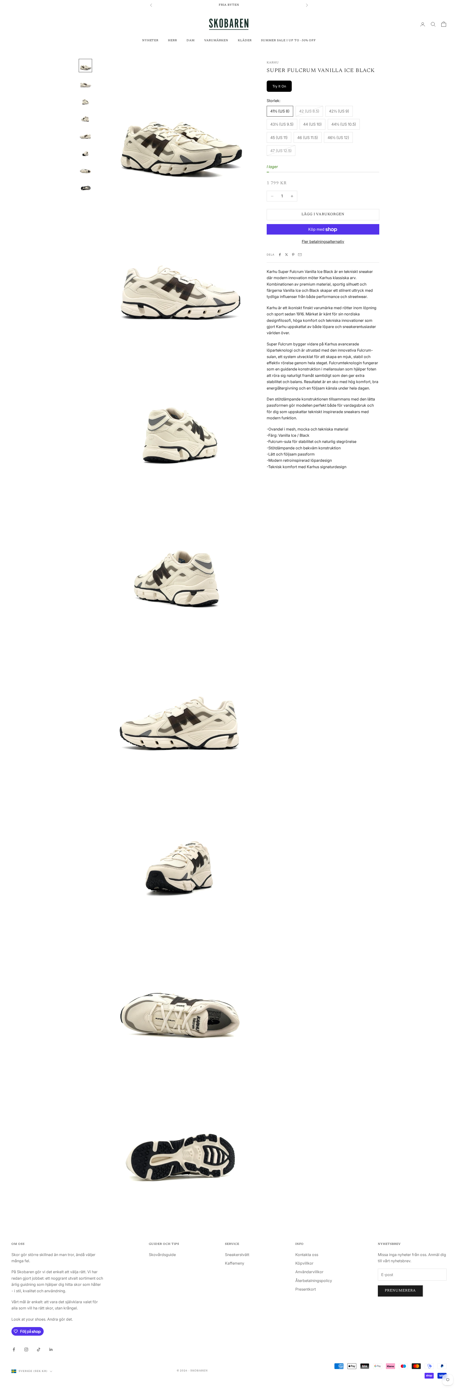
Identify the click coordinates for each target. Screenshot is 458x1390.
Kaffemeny (234, 1263)
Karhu (273, 62)
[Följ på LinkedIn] (51, 1349)
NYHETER (150, 40)
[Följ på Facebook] (13, 1349)
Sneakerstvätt (237, 1254)
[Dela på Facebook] (280, 254)
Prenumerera (400, 1291)
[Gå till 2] (85, 82)
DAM (191, 40)
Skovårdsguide (162, 1254)
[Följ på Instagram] (26, 1349)
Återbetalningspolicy (313, 1280)
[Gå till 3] (85, 100)
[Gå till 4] (85, 117)
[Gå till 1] (85, 65)
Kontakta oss (306, 1254)
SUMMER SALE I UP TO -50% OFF (288, 40)
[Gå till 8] (85, 185)
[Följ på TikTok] (38, 1349)
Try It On (279, 86)
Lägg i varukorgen (323, 214)
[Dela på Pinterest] (293, 254)
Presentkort (305, 1289)
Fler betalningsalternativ (323, 241)
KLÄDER (245, 40)
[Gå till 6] (85, 151)
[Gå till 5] (85, 134)
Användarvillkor (309, 1271)
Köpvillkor (304, 1263)
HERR (172, 40)
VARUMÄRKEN (216, 40)
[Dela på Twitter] (286, 254)
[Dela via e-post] (300, 254)
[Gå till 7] (85, 168)
